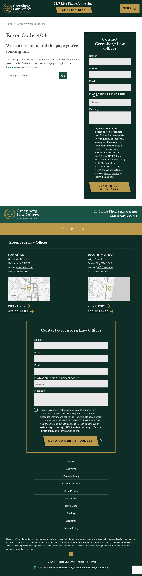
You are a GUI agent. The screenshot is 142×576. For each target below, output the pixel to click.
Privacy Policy (111, 173)
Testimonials (71, 498)
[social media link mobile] (62, 229)
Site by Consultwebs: (73, 567)
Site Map (71, 513)
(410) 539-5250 (123, 216)
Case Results (71, 491)
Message (95, 109)
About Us (71, 468)
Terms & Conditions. (105, 176)
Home (9, 23)
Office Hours (18, 311)
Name (93, 56)
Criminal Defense (71, 483)
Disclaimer (71, 520)
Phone (93, 68)
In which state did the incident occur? (107, 95)
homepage (12, 67)
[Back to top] (71, 554)
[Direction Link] (31, 289)
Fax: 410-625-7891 (18, 271)
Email (92, 81)
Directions (17, 306)
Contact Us (71, 506)
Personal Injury (71, 476)
